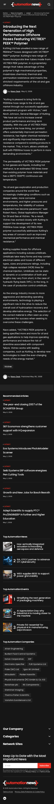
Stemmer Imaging (14, 690)
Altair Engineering (14, 648)
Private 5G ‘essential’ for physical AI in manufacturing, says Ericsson (32, 627)
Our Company (13, 728)
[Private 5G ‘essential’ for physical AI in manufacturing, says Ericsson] (7, 627)
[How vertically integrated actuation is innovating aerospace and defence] (7, 546)
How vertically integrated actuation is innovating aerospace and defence (30, 547)
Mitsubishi (10, 674)
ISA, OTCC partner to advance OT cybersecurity (33, 561)
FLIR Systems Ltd (37, 664)
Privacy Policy (31, 772)
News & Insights (17, 13)
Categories (11, 736)
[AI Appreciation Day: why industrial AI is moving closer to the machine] (7, 613)
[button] (6, 4)
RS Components (31, 684)
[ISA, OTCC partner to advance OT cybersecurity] (7, 560)
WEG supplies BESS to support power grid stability (33, 575)
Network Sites (12, 744)
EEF (29, 659)
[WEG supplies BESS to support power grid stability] (7, 574)
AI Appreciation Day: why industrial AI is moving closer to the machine (34, 613)
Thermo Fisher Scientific (17, 695)
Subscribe (44, 765)
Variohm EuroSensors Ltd (18, 700)
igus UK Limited (31, 669)
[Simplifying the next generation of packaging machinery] (7, 599)
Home (5, 13)
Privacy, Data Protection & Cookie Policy (30, 792)
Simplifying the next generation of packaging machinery (34, 599)
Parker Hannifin (27, 674)
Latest (28, 13)
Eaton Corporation (14, 659)
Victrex (8, 366)
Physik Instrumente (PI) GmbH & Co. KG (25, 679)
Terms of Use (45, 772)
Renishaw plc (11, 684)
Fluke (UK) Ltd (12, 669)
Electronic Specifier (14, 664)
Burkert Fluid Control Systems (20, 654)
